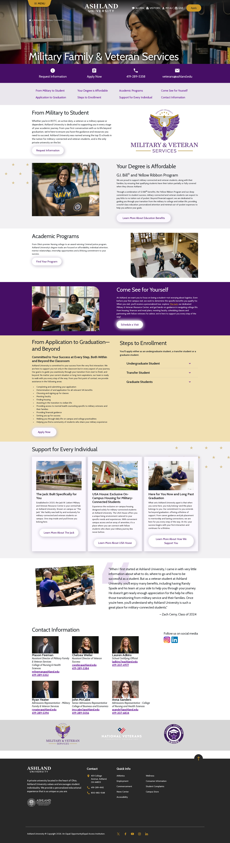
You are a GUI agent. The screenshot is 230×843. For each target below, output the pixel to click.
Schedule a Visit (130, 324)
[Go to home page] (101, 8)
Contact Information (173, 97)
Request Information (53, 76)
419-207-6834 (120, 712)
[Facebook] (125, 834)
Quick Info (124, 769)
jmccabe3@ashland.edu (85, 709)
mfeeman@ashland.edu (45, 671)
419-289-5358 (135, 76)
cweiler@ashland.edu (84, 665)
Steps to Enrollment (89, 97)
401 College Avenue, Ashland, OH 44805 (99, 778)
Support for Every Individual (135, 97)
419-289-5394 (40, 712)
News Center (123, 791)
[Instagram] (139, 834)
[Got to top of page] (198, 758)
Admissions (39, 20)
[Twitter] (118, 834)
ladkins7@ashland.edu (125, 661)
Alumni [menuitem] (139, 8)
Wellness (150, 775)
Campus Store (152, 791)
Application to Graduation (51, 97)
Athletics (121, 775)
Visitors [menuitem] (155, 8)
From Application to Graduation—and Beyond (71, 345)
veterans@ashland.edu (177, 76)
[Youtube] (132, 834)
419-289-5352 (40, 675)
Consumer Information (156, 781)
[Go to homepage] (39, 772)
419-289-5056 (80, 712)
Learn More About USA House (115, 542)
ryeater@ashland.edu (44, 709)
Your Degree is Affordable (92, 90)
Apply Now (94, 76)
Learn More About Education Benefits (144, 218)
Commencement (124, 786)
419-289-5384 (80, 668)
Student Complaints (155, 786)
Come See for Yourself (174, 90)
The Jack (174, 304)
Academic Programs (131, 90)
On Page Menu (210, 838)
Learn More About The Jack (59, 532)
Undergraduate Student (143, 363)
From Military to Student (50, 90)
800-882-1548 (98, 792)
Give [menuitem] (180, 8)
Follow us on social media (181, 633)
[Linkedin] (146, 834)
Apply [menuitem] (194, 8)
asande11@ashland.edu (125, 709)
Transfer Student (138, 373)
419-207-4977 (120, 665)
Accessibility (122, 797)
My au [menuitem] (169, 8)
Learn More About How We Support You (171, 541)
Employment (122, 781)
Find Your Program (46, 261)
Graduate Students (139, 382)
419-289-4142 (97, 787)
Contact (92, 769)
